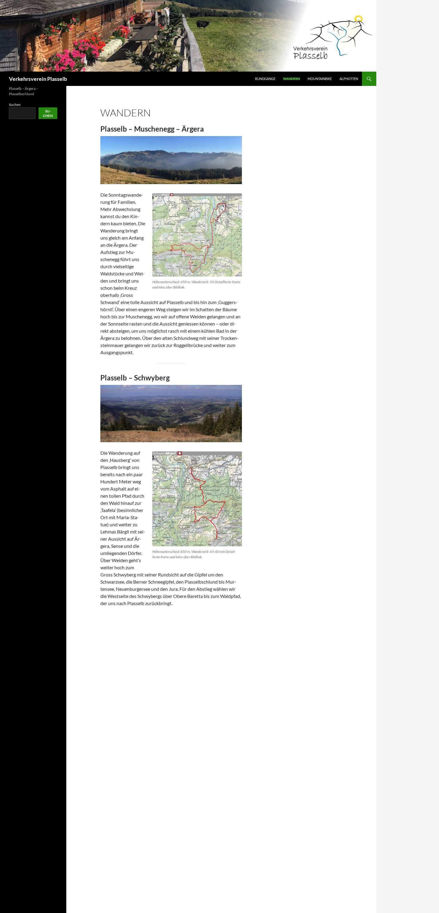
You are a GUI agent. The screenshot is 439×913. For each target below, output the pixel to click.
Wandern (291, 79)
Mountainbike (320, 79)
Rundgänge (265, 79)
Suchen (15, 104)
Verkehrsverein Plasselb (38, 78)
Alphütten (349, 79)
